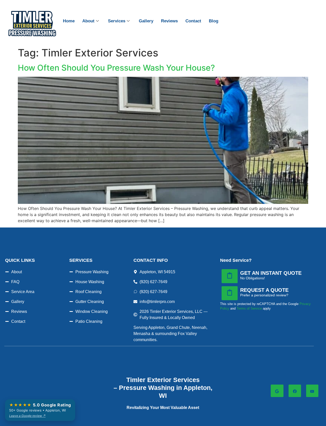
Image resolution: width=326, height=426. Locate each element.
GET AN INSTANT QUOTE (271, 273)
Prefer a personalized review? (264, 295)
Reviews (169, 21)
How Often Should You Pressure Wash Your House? (116, 68)
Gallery (146, 21)
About (88, 21)
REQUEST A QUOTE (264, 290)
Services (116, 21)
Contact (193, 21)
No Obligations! (252, 278)
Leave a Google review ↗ (27, 416)
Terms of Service (249, 308)
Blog (213, 21)
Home (69, 21)
